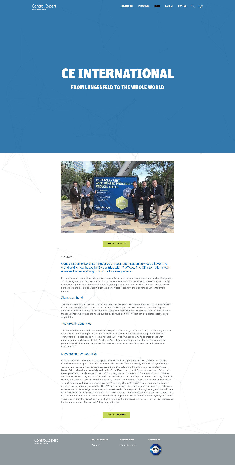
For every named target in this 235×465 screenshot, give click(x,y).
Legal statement (128, 445)
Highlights (127, 6)
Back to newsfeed (117, 243)
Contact (183, 6)
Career (169, 6)
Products (144, 6)
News (157, 6)
